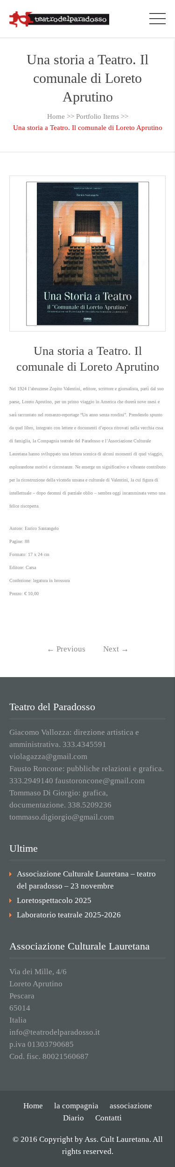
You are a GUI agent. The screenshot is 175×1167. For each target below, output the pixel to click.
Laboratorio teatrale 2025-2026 (69, 914)
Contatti (108, 1117)
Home (56, 116)
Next (116, 649)
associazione (131, 1105)
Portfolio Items (97, 116)
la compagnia (76, 1105)
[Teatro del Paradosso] (59, 18)
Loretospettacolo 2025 (54, 900)
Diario (73, 1117)
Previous (66, 649)
